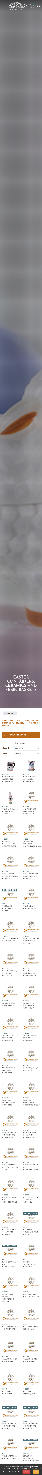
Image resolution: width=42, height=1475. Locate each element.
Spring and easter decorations (23, 721)
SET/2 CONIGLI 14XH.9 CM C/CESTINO (8, 1069)
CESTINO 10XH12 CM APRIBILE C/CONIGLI (9, 1230)
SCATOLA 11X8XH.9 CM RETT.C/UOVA (10, 938)
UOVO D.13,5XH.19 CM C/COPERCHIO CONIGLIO (10, 875)
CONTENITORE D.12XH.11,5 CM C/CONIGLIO (29, 1133)
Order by (7, 748)
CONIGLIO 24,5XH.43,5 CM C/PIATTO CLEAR (9, 842)
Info (36, 1472)
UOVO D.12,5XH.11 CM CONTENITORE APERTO (10, 1166)
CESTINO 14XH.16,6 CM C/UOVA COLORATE (10, 972)
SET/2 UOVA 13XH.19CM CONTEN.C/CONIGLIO (31, 842)
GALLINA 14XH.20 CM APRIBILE (9, 1359)
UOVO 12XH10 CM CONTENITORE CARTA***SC (30, 1425)
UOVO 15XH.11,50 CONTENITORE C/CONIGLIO (9, 1133)
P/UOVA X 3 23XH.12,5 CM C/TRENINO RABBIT (31, 1101)
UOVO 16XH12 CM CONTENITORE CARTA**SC (9, 1425)
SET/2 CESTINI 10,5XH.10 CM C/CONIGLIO (29, 1004)
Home (4, 721)
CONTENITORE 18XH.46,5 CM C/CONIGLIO (29, 810)
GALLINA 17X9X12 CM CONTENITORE (31, 1294)
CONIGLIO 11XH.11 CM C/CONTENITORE (30, 1166)
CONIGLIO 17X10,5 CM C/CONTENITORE (9, 1198)
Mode (6, 743)
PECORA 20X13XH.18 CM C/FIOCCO (29, 1263)
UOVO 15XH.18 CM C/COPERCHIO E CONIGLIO (30, 875)
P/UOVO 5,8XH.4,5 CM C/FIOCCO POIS (31, 1068)
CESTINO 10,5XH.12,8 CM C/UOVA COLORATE (31, 972)
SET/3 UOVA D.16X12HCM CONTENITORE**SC (31, 1457)
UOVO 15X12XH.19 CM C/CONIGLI (30, 906)
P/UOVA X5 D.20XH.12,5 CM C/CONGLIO (8, 1101)
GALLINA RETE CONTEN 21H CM (9, 1391)
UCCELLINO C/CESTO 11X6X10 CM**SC (9, 907)
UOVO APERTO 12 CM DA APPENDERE (10, 1456)
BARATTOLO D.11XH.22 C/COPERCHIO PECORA (8, 1296)
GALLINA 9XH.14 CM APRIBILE (30, 1359)
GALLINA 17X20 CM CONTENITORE (10, 1327)
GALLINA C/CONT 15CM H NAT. (30, 1327)
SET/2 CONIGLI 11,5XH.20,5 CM (8, 1003)
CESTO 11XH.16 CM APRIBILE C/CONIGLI (30, 1198)
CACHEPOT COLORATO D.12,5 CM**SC (30, 1230)
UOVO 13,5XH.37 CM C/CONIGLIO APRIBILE (10, 810)
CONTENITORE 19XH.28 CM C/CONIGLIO (29, 778)
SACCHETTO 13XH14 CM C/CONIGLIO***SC (10, 1263)
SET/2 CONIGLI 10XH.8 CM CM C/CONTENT (29, 1036)
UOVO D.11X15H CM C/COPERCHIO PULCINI (31, 939)
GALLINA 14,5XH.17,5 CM (29, 1391)
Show (6, 753)
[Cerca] (25, 6)
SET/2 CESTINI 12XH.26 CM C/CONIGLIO (8, 1036)
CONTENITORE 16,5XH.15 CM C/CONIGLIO (8, 778)
